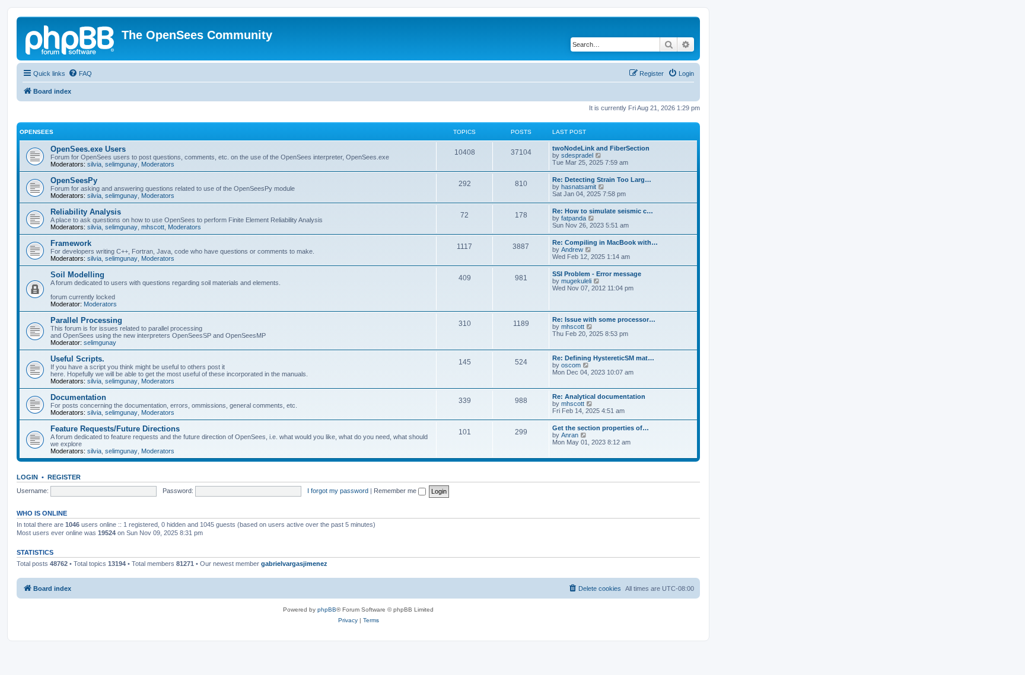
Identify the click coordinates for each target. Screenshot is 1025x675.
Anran (569, 435)
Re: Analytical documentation (598, 396)
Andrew (572, 249)
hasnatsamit (578, 186)
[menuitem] (80, 73)
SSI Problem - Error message (596, 273)
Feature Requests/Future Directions (115, 428)
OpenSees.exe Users (88, 149)
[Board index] (71, 38)
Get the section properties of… (600, 427)
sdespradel (577, 155)
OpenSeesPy (73, 180)
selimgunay (121, 164)
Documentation (78, 397)
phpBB (326, 609)
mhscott (152, 227)
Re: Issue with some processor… (603, 319)
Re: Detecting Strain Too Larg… (601, 179)
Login (27, 477)
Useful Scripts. (77, 358)
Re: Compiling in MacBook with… (605, 242)
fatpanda (573, 218)
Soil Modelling (77, 274)
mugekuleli (576, 280)
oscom (571, 365)
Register (64, 477)
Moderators (157, 164)
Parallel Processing (86, 320)
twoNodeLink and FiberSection (601, 148)
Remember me (396, 490)
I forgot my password (337, 490)
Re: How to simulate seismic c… (602, 211)
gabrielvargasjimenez (294, 563)
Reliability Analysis (85, 211)
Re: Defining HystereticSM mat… (603, 358)
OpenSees (36, 132)
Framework (70, 243)
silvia (94, 164)
